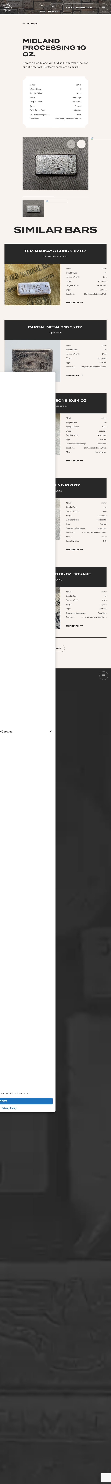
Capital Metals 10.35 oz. (55, 327)
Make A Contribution (78, 7)
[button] (51, 732)
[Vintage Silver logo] (7, 7)
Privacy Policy (9, 1108)
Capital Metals (55, 333)
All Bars (55, 648)
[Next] (81, 144)
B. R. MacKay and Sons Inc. (55, 256)
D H (105, 541)
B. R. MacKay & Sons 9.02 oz (55, 251)
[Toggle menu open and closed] (103, 7)
